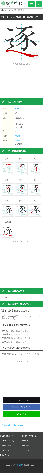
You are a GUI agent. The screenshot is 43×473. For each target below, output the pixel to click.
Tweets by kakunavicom (13, 425)
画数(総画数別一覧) (7, 436)
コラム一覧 (26, 450)
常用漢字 (19, 140)
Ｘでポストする (21, 400)
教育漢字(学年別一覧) (29, 436)
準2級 (17, 136)
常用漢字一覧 (26, 441)
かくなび (18, 465)
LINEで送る (21, 414)
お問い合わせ (5, 455)
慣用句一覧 (26, 445)
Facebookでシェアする (21, 407)
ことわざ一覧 (5, 450)
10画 (17, 108)
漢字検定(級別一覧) (7, 441)
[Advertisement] (21, 81)
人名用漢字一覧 (5, 445)
